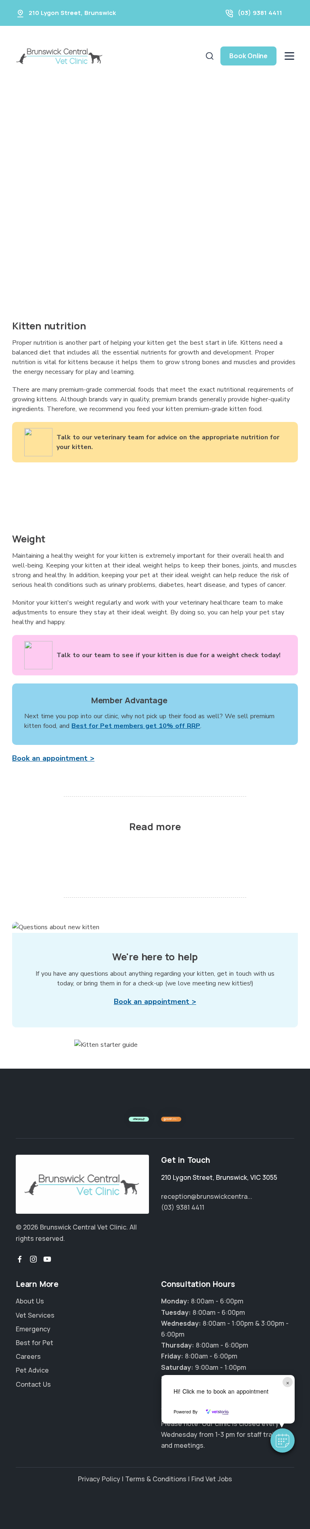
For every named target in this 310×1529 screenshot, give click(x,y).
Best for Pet (34, 1342)
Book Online (248, 55)
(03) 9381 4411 (260, 12)
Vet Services (35, 1315)
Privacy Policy (99, 1478)
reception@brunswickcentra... (206, 1196)
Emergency (33, 1328)
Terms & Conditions (155, 1478)
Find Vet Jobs (211, 1478)
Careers (28, 1356)
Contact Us (33, 1384)
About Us (30, 1301)
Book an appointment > (53, 758)
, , (219, 1177)
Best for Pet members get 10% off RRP (135, 725)
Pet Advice (32, 1370)
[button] (282, 1440)
